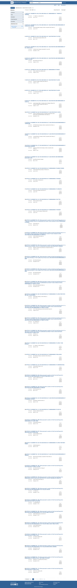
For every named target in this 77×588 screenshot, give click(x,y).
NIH (37, 586)
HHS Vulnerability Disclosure (43, 584)
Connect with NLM (13, 582)
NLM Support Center (56, 582)
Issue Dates (13, 21)
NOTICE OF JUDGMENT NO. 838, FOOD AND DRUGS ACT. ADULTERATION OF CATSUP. (43, 36)
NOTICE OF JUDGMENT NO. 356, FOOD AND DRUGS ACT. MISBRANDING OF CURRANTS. (44, 189)
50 (63, 9)
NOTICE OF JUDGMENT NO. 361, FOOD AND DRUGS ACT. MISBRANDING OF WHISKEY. (43, 178)
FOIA (40, 583)
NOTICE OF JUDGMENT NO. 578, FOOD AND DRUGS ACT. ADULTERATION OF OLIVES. (43, 80)
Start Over (12, 7)
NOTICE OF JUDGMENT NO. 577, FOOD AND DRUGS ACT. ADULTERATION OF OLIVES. (43, 90)
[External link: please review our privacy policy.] (11, 584)
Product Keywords (14, 19)
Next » (31, 579)
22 (44, 579)
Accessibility (55, 583)
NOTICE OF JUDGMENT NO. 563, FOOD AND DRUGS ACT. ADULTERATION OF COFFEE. (43, 112)
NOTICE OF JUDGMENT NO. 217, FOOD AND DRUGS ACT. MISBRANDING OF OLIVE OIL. (43, 409)
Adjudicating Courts (14, 23)
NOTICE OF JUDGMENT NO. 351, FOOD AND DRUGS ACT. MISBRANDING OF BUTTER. (43, 199)
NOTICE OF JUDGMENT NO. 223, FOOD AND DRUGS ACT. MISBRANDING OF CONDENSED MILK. (45, 364)
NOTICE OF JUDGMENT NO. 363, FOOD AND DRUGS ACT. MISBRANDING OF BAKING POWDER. (45, 168)
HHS (39, 586)
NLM (35, 586)
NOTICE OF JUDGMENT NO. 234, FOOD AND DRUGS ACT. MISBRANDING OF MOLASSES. (44, 354)
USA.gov (41, 586)
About (55, 5)
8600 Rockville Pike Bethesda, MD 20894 (28, 583)
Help (59, 5)
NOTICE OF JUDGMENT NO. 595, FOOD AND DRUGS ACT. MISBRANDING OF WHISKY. (43, 69)
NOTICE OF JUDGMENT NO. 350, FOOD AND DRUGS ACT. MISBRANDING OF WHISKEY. (43, 209)
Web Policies (41, 582)
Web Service (63, 5)
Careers (54, 584)
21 (42, 579)
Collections (13, 12)
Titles (12, 14)
